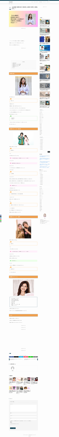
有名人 (41, 131)
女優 (10, 9)
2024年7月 (41, 146)
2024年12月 (41, 139)
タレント (41, 195)
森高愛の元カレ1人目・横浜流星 (17, 64)
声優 (40, 202)
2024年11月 (41, 140)
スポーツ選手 (41, 117)
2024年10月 (41, 177)
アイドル (41, 113)
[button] (11, 356)
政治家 (41, 130)
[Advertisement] (23, 33)
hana (12, 370)
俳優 (40, 124)
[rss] (48, 0)
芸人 (40, 134)
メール (11, 415)
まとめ (13, 67)
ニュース (41, 120)
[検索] (49, 0)
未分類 (41, 209)
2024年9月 (41, 143)
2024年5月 (41, 184)
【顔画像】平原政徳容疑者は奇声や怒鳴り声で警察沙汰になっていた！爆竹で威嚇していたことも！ (45, 159)
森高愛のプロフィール (15, 66)
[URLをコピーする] (35, 356)
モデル (41, 123)
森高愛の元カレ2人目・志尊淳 (16, 65)
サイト (11, 418)
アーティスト (41, 116)
